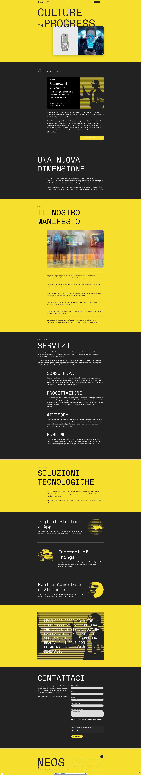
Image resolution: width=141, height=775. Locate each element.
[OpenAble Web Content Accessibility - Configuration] (139, 773)
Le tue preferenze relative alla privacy (75, 773)
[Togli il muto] (100, 54)
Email (72, 691)
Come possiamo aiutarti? (77, 709)
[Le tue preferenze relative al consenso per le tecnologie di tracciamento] (2, 774)
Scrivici (97, 2)
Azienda (73, 697)
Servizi (83, 2)
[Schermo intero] (102, 54)
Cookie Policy (92, 770)
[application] (78, 40)
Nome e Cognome (74, 685)
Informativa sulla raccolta (60, 773)
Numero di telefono (75, 703)
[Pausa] (54, 54)
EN (101, 2)
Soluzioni (89, 2)
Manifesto (76, 2)
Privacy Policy (84, 770)
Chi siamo (69, 2)
